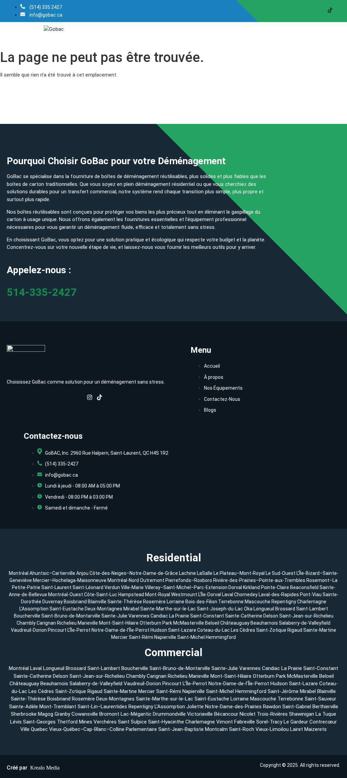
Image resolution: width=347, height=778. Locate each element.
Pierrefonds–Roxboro (188, 580)
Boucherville (27, 616)
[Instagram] (89, 399)
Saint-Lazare (182, 630)
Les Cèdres (243, 630)
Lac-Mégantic (136, 714)
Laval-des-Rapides (279, 594)
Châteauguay (235, 623)
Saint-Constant (207, 616)
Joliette (195, 707)
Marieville (88, 623)
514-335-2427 (42, 292)
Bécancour (226, 714)
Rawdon (272, 707)
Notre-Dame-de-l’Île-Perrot (120, 630)
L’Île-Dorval (209, 594)
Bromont (109, 714)
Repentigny (283, 601)
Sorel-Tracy (269, 722)
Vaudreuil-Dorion (29, 630)
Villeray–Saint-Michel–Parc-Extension (186, 587)
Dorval (235, 587)
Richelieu (67, 623)
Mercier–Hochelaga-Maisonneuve (69, 580)
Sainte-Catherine (243, 616)
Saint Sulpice (132, 722)
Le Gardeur (296, 722)
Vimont (224, 722)
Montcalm (216, 729)
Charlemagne (311, 601)
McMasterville (188, 623)
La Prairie (179, 616)
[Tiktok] (330, 11)
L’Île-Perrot (79, 630)
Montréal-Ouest (65, 594)
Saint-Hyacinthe (166, 722)
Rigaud (295, 630)
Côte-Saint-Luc (100, 594)
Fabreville (244, 722)
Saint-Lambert (312, 608)
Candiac (159, 616)
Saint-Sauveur (320, 699)
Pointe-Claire (275, 587)
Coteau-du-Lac (214, 630)
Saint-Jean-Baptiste (181, 729)
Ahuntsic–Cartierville (52, 573)
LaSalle (204, 573)
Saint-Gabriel (296, 707)
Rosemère (154, 601)
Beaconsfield (304, 587)
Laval (227, 594)
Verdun (112, 587)
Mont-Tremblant (57, 707)
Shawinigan (301, 714)
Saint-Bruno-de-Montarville (70, 616)
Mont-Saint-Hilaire (119, 623)
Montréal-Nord (123, 580)
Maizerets (315, 729)
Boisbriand (75, 601)
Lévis (16, 722)
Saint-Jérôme (283, 691)
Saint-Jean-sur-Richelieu (306, 616)
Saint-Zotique (271, 630)
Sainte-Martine (319, 630)
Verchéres (105, 722)
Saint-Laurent (56, 587)
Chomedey (246, 594)
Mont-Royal (157, 594)
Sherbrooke (24, 714)
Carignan (46, 623)
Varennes (138, 616)
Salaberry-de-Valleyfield (304, 623)
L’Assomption (33, 608)
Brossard (285, 608)
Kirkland (251, 587)
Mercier (120, 637)
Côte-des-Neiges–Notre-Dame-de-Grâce (133, 573)
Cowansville (85, 714)
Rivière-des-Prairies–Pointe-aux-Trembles (259, 580)
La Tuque (325, 714)
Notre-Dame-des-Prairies (233, 707)
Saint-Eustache (66, 608)
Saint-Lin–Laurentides (102, 707)
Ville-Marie (132, 587)
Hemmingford (221, 637)
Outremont (152, 580)
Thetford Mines (74, 722)
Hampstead (131, 594)
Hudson (159, 630)
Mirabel (131, 608)
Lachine (187, 573)
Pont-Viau (311, 594)
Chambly (26, 623)
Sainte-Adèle (23, 707)
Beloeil (212, 623)
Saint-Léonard (88, 587)
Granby (62, 714)
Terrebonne (231, 601)
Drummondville (169, 714)
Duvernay (52, 601)
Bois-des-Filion (201, 601)
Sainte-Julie (114, 616)
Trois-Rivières (272, 714)
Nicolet (248, 714)
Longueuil (263, 608)
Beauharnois (264, 623)
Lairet (296, 729)
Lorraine (175, 601)
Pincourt (57, 630)
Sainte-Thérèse (124, 601)
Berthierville (325, 707)
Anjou (82, 573)
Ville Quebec (34, 729)
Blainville (97, 601)
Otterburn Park (156, 623)
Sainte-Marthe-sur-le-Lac (168, 608)
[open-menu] (340, 29)
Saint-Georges (39, 722)
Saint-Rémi (141, 637)
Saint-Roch (241, 729)
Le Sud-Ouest (280, 573)
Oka (248, 608)
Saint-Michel (191, 637)
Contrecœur (323, 722)
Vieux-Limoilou (272, 729)
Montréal (18, 573)
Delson (270, 616)
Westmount (184, 594)
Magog (45, 714)
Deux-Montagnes (103, 608)
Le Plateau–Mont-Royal (239, 573)
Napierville (165, 637)
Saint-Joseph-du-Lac (220, 608)
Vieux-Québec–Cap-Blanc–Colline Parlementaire (103, 729)
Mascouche (257, 601)
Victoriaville (200, 714)
